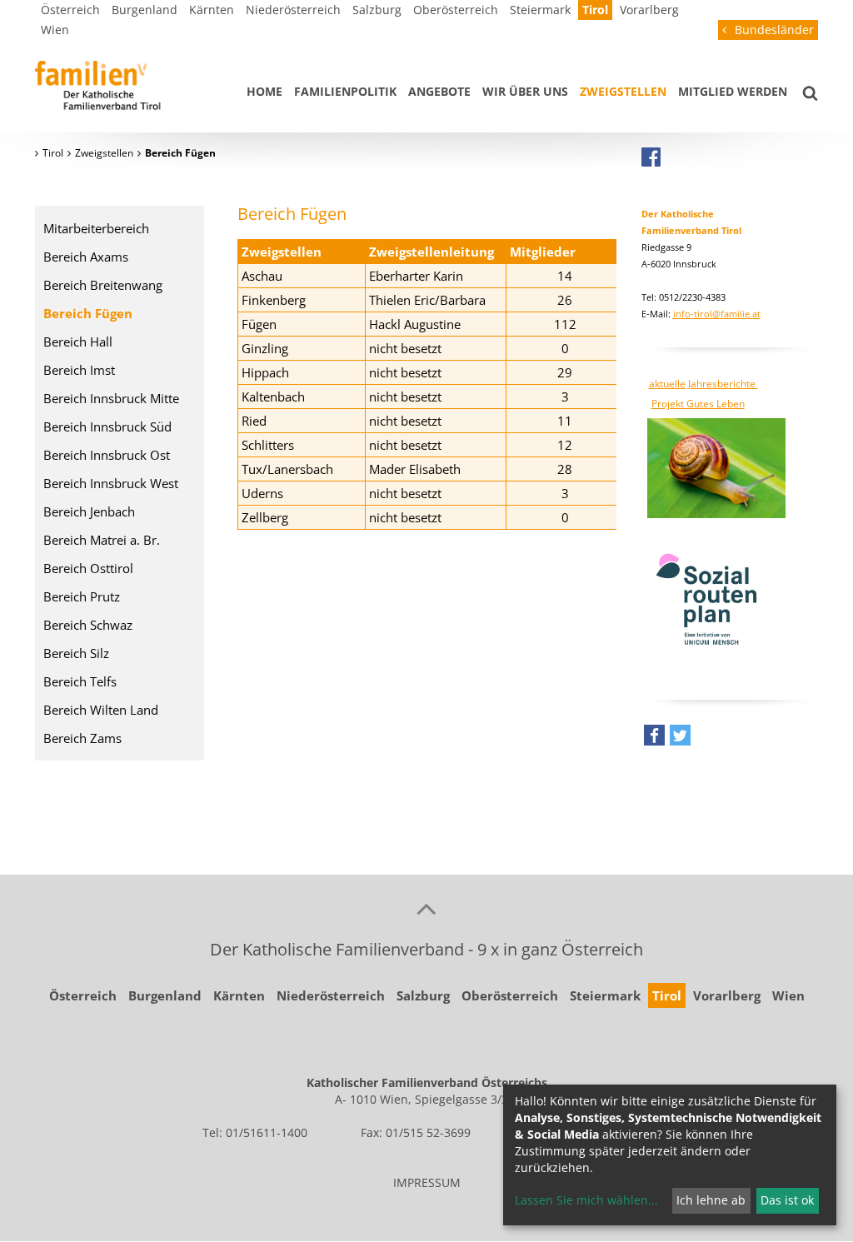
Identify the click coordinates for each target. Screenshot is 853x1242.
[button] (654, 739)
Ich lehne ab (711, 1200)
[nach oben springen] (426, 908)
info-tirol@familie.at (717, 313)
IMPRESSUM (427, 1182)
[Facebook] (651, 156)
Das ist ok (787, 1200)
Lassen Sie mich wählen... (586, 1200)
